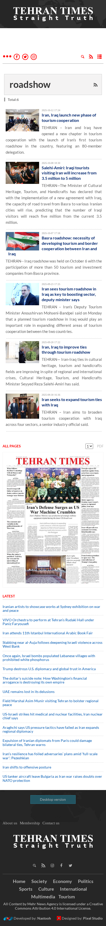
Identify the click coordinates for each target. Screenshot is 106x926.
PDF (100, 446)
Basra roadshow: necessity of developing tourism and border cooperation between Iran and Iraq (53, 245)
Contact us (50, 823)
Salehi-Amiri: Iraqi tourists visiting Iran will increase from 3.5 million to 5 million (69, 173)
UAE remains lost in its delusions (29, 691)
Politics (85, 881)
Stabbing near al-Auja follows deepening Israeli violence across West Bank (52, 644)
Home (19, 881)
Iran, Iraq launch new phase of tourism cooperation (69, 117)
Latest (9, 596)
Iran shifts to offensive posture (27, 767)
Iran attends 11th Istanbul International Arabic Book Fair (48, 633)
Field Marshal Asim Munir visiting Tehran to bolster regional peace (51, 703)
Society (39, 881)
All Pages (12, 446)
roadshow (30, 84)
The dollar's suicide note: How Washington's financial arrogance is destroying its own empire (45, 680)
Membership (30, 823)
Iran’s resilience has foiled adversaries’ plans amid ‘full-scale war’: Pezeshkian (50, 756)
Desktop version (53, 799)
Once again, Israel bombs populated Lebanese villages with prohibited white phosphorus (49, 658)
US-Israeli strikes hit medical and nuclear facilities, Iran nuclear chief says (53, 716)
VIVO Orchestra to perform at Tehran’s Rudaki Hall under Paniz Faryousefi (48, 622)
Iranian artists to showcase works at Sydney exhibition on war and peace (51, 608)
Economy (62, 881)
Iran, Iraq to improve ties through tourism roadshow (66, 349)
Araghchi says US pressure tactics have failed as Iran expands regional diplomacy (51, 729)
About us (10, 823)
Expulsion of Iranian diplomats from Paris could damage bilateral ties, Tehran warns (47, 742)
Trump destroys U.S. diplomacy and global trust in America (49, 669)
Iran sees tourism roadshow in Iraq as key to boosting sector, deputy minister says (69, 294)
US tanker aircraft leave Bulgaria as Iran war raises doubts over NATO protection (52, 778)
